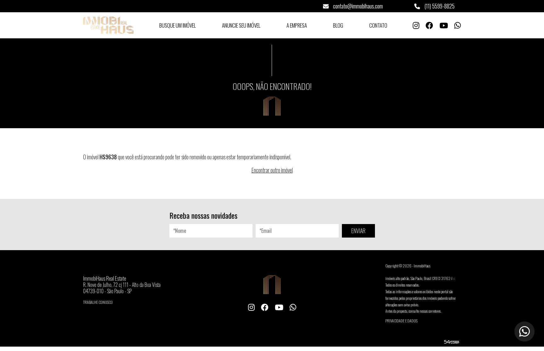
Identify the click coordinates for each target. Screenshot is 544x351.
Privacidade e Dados (401, 320)
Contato (378, 25)
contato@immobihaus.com (357, 6)
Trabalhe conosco (98, 302)
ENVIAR (358, 231)
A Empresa (296, 25)
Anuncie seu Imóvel (241, 25)
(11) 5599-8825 (439, 6)
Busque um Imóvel (177, 25)
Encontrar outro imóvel (272, 170)
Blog (338, 25)
